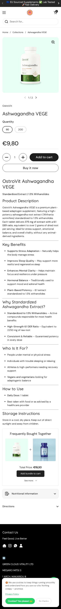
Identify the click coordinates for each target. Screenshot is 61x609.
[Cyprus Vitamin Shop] (30, 12)
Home (5, 32)
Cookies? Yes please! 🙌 (20, 601)
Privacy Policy (12, 594)
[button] (55, 12)
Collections (18, 32)
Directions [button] (8, 506)
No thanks (44, 601)
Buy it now (30, 168)
